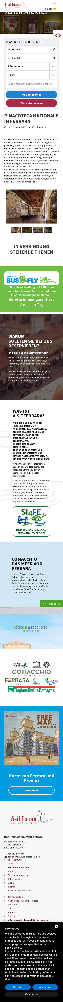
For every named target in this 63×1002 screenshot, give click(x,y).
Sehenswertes (15, 878)
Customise (31, 994)
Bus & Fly (12, 871)
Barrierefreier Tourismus (20, 890)
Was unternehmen (31, 103)
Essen (11, 863)
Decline (17, 987)
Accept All (45, 987)
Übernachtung (15, 859)
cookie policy (13, 947)
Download (31, 790)
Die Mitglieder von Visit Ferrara (23, 900)
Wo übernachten (31, 94)
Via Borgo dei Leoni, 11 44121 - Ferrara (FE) (15, 843)
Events (11, 882)
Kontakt (11, 908)
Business (12, 886)
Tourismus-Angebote (18, 875)
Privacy (11, 916)
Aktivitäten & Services (19, 867)
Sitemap (12, 912)
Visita (51, 603)
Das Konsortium (15, 896)
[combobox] (31, 66)
